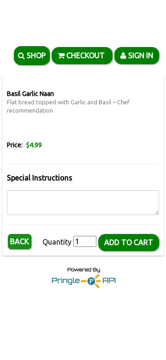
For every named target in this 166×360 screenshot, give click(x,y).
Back (19, 241)
